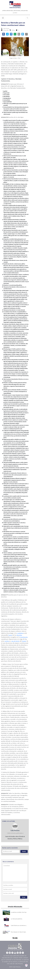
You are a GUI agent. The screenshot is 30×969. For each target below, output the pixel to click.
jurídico (7, 641)
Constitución (24, 637)
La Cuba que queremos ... (17, 919)
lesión (10, 635)
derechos (19, 635)
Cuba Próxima (6, 28)
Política (13, 30)
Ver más (15, 938)
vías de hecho (15, 641)
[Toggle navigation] (3, 17)
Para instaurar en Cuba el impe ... (19, 932)
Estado (24, 641)
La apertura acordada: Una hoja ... (19, 912)
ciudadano (20, 633)
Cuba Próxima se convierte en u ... (19, 925)
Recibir (24, 851)
